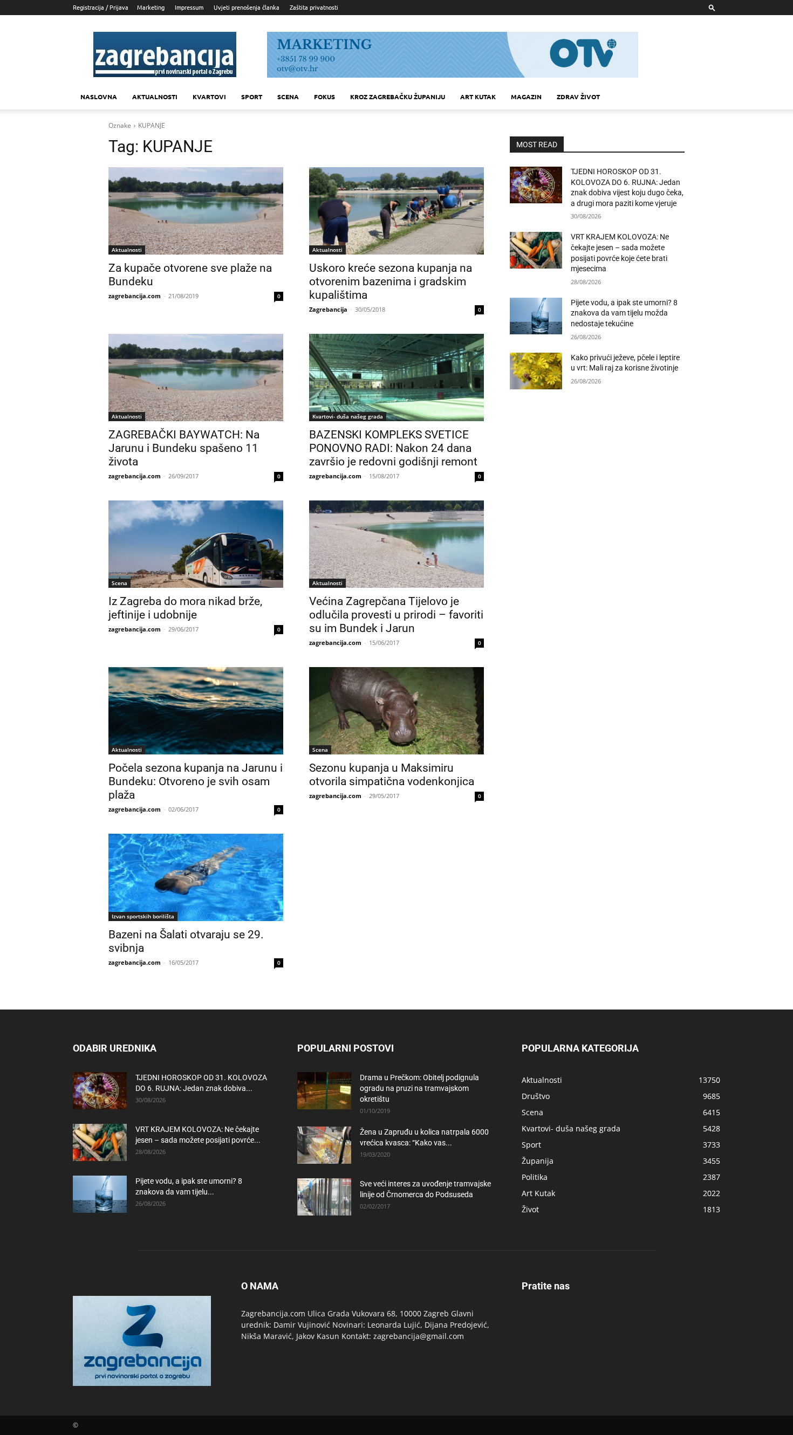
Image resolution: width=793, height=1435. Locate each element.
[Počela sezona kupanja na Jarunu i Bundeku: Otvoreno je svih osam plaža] (195, 710)
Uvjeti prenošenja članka (246, 7)
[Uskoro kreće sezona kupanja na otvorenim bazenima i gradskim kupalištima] (396, 211)
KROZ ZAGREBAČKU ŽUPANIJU (397, 96)
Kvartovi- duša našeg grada (347, 416)
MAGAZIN (526, 96)
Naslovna (98, 96)
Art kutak (478, 96)
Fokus (324, 96)
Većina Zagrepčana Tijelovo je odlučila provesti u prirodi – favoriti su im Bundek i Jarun (396, 615)
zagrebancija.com (134, 296)
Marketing (151, 7)
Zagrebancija (328, 309)
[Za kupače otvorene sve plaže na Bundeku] (195, 211)
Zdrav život (578, 96)
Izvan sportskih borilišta (143, 916)
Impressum (189, 7)
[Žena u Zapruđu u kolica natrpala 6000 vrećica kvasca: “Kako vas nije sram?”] (324, 1145)
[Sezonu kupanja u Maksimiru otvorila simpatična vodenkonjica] (396, 710)
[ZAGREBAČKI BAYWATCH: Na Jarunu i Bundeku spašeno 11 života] (195, 377)
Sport (251, 96)
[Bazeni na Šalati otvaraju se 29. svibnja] (195, 877)
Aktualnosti (154, 96)
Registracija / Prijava (100, 7)
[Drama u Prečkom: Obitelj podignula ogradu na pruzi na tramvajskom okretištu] (324, 1090)
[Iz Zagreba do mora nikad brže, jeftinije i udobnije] (195, 544)
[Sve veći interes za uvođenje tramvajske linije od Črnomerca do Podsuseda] (324, 1197)
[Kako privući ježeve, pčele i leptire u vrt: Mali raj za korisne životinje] (536, 371)
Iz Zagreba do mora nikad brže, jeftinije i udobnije (185, 608)
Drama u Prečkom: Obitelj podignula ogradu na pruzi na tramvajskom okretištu (419, 1088)
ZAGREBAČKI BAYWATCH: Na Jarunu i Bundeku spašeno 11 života (183, 448)
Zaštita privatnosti (314, 7)
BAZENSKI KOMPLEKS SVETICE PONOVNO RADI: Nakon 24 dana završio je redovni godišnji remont (393, 448)
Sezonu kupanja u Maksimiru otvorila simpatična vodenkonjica (391, 774)
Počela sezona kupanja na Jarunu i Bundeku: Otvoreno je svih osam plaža (195, 781)
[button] (712, 7)
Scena (288, 96)
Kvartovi (209, 96)
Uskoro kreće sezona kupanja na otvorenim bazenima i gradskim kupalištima (390, 281)
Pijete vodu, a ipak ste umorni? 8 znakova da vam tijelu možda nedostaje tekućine (624, 313)
